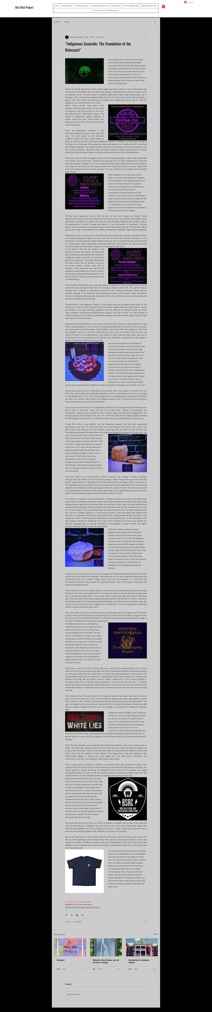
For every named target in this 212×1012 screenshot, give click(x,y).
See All (155, 934)
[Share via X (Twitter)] (72, 915)
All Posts (57, 22)
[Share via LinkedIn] (77, 915)
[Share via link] (82, 915)
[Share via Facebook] (66, 915)
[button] (115, 6)
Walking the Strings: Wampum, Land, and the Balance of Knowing (106, 961)
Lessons (67, 22)
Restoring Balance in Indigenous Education (139, 961)
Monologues (61, 960)
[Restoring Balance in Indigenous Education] (142, 947)
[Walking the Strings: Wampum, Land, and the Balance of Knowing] (106, 947)
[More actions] (145, 37)
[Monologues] (70, 947)
